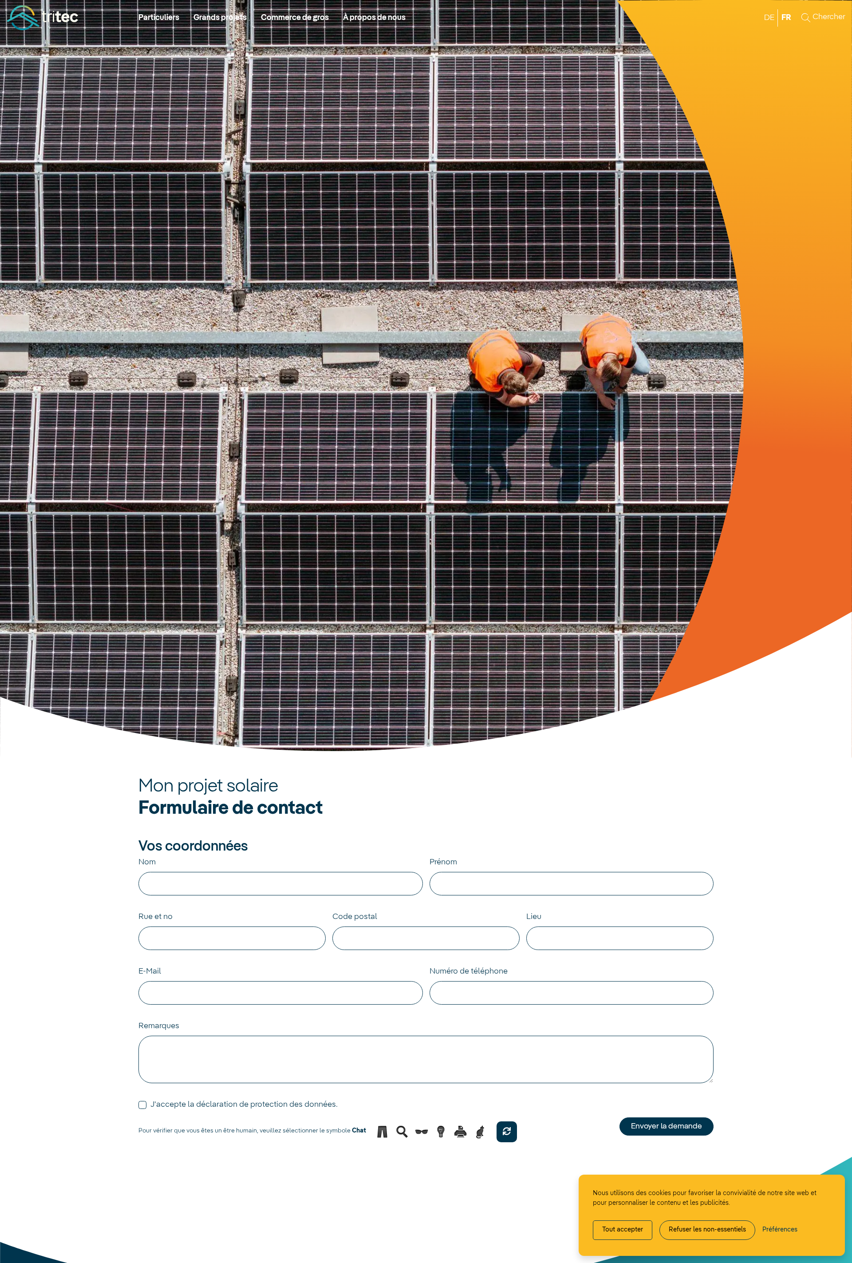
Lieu (533, 917)
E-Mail (149, 971)
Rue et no (155, 917)
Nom (147, 862)
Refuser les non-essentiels (707, 1230)
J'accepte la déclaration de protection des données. (244, 1105)
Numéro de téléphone (469, 971)
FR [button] (786, 18)
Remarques (158, 1026)
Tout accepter (622, 1230)
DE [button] (769, 18)
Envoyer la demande (666, 1126)
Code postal (354, 917)
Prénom (443, 862)
